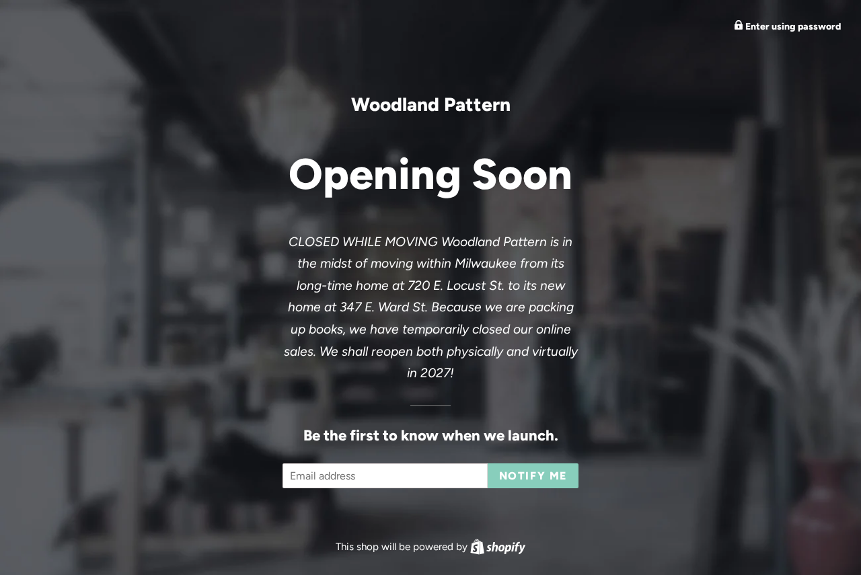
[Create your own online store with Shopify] (497, 547)
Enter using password (792, 26)
